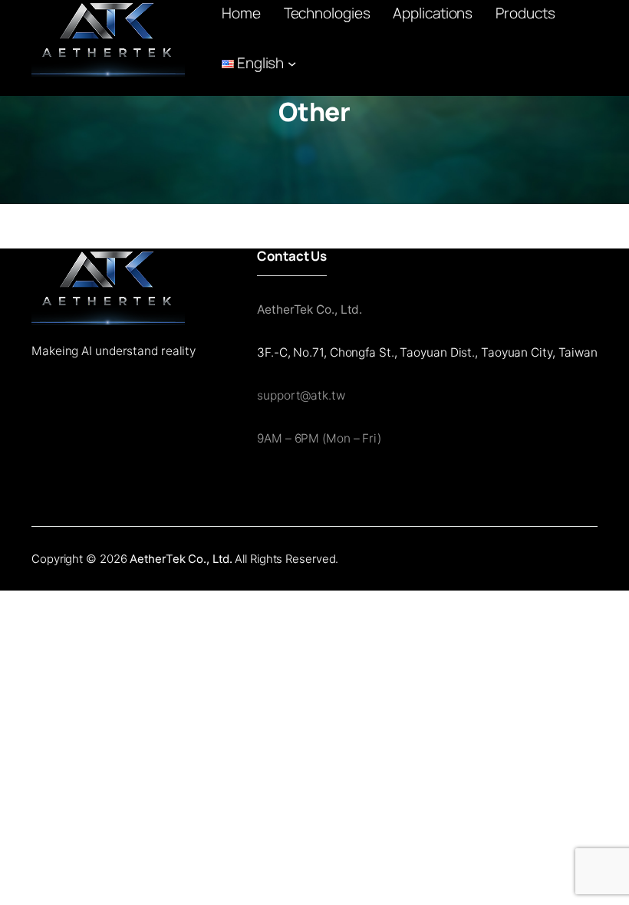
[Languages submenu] (292, 63)
